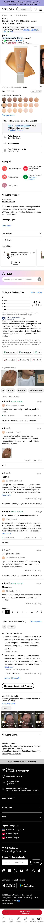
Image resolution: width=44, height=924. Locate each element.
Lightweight (34, 30)
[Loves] (35, 9)
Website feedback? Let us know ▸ (22, 761)
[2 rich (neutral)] (4, 99)
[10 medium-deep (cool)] (31, 99)
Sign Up (36, 862)
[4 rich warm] (15, 99)
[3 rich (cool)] (9, 99)
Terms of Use (17, 898)
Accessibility (28, 898)
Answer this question (13, 678)
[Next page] (41, 612)
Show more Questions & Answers (18, 686)
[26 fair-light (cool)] (15, 110)
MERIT (4, 18)
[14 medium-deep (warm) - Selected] (4, 105)
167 (36, 612)
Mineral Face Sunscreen (11, 751)
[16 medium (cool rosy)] (15, 105)
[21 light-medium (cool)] (31, 105)
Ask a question (20, 27)
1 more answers (11, 673)
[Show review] (9, 378)
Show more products (33, 178)
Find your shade (8, 115)
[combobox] (24, 9)
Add (15, 262)
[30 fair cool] (25, 110)
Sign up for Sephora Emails (13, 857)
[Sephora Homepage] (8, 9)
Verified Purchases (36, 390)
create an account (23, 126)
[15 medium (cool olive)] (9, 105)
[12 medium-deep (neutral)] (36, 99)
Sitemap (36, 898)
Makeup (4, 15)
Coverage (26, 30)
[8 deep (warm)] (25, 99)
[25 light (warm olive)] (9, 110)
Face (11, 15)
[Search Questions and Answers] (4, 627)
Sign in (10, 126)
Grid (33, 91)
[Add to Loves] (41, 87)
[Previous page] (2, 612)
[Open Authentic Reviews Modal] (24, 318)
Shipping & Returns (15, 130)
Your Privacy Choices (9, 900)
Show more (6, 225)
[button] (30, 38)
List (39, 91)
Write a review (36, 292)
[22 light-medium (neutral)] (36, 105)
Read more (6, 495)
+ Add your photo (8, 703)
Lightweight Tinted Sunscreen (13, 748)
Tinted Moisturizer (21, 15)
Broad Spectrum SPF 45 (11, 753)
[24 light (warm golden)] (4, 110)
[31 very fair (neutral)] (31, 110)
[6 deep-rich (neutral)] (20, 99)
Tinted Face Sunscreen (31, 751)
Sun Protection (8, 31)
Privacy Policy (6, 898)
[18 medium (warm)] (20, 105)
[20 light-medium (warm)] (25, 105)
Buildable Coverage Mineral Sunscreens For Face (21, 746)
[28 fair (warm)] (20, 110)
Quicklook (6, 258)
